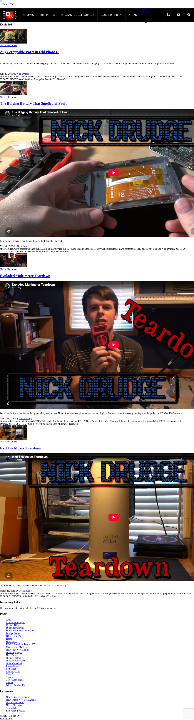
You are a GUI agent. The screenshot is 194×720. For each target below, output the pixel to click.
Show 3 (9, 674)
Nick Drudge (23, 74)
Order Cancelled (14, 663)
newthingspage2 (14, 652)
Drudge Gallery (13, 633)
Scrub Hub (11, 669)
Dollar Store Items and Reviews (21, 630)
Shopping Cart (13, 671)
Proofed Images (13, 666)
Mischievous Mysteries (17, 647)
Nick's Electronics (8, 45)
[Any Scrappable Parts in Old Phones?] (13, 42)
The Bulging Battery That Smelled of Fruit (33, 103)
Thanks (9, 682)
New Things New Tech (17, 697)
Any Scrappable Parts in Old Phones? (29, 52)
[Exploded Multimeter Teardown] (13, 266)
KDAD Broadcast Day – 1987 (20, 644)
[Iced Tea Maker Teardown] (13, 439)
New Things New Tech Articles (21, 699)
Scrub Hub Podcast (15, 710)
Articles (9, 619)
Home (9, 638)
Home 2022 (11, 641)
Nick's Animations (15, 702)
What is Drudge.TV (15, 685)
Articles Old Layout (15, 622)
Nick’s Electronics (14, 658)
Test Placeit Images (15, 679)
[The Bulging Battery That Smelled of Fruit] (13, 94)
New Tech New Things (17, 649)
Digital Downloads (15, 628)
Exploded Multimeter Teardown (25, 276)
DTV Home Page (14, 636)
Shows (9, 677)
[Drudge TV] (7, 4)
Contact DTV (12, 625)
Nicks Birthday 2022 (16, 660)
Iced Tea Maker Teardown (20, 448)
